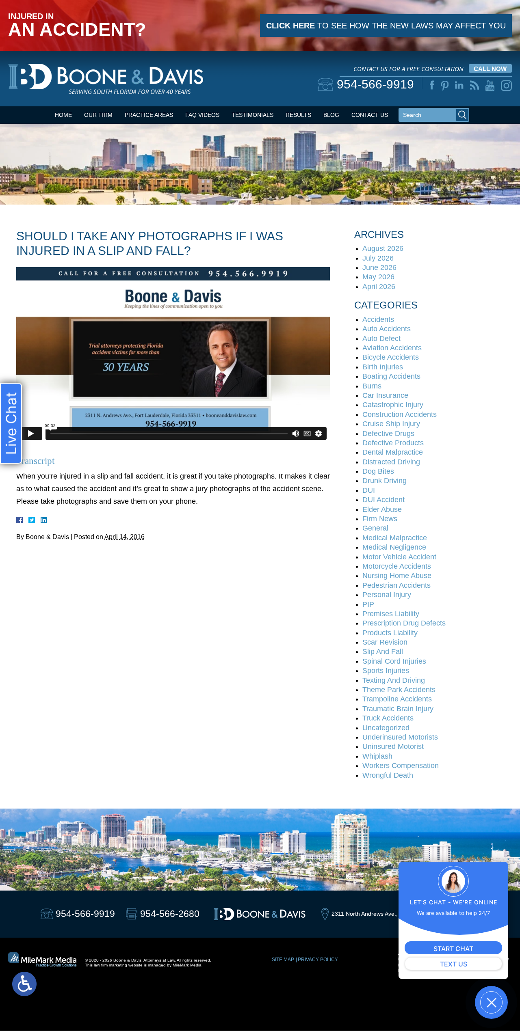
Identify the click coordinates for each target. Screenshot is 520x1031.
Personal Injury (386, 595)
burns (371, 386)
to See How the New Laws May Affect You (386, 25)
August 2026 (382, 248)
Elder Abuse (382, 509)
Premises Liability (390, 614)
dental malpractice (392, 452)
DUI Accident (383, 500)
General (375, 528)
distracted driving (391, 462)
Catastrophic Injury (392, 405)
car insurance (385, 395)
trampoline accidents (397, 699)
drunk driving (384, 481)
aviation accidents (392, 348)
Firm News (379, 519)
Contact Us (369, 115)
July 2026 (378, 258)
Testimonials (252, 115)
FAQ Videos (202, 115)
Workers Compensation (400, 765)
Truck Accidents (388, 718)
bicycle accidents (390, 357)
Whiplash (377, 756)
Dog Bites (378, 471)
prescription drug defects (404, 623)
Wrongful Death (387, 775)
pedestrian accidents (396, 585)
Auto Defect (381, 338)
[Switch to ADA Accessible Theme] (24, 984)
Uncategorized (386, 728)
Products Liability (390, 633)
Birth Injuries (382, 367)
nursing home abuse (396, 576)
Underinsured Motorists (400, 737)
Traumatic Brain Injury (397, 709)
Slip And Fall (382, 651)
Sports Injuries (385, 670)
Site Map (283, 959)
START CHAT (453, 949)
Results (298, 115)
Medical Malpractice (394, 538)
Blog (331, 115)
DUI (368, 490)
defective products (393, 443)
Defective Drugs (388, 433)
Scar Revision (384, 642)
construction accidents (399, 414)
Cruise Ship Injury (391, 424)
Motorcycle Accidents (396, 566)
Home (63, 115)
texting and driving (393, 680)
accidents (378, 319)
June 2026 (379, 267)
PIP (368, 604)
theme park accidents (399, 690)
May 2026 (378, 277)
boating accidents (391, 376)
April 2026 (378, 287)
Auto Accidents (386, 329)
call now (490, 68)
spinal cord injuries (394, 661)
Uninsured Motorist (393, 746)
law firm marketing (110, 965)
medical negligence (394, 547)
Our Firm (98, 115)
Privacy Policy (318, 959)
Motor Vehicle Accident (399, 557)
